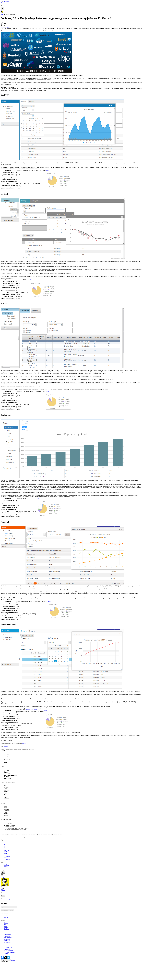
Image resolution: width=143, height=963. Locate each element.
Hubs (5, 926)
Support (13, 960)
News (5, 924)
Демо (47, 170)
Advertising (7, 949)
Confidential (7, 942)
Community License (31, 709)
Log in (5, 916)
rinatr (2, 14)
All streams (6, 1)
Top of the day (4, 907)
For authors (7, 936)
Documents (7, 939)
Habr (9, 961)
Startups (6, 953)
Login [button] (2, 10)
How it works (7, 934)
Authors (6, 927)
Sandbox (6, 929)
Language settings (5, 960)
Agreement (7, 940)
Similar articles (13, 907)
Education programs (9, 952)
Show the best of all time (7, 910)
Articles (6, 923)
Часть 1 (6, 746)
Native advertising (8, 950)
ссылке (24, 743)
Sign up (6, 917)
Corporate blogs (8, 947)
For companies (8, 937)
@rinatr (3, 890)
